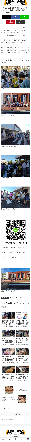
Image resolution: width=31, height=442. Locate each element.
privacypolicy (15, 436)
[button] (20, 22)
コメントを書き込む (15, 414)
